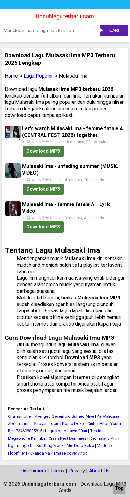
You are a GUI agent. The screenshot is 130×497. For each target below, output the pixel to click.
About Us (99, 471)
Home (11, 76)
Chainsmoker (20, 416)
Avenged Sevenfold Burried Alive (64, 416)
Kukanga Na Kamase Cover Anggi (58, 453)
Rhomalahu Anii (103, 438)
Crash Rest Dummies (67, 438)
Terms (57, 471)
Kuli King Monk (51, 445)
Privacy (76, 471)
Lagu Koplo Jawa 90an (66, 430)
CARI (114, 30)
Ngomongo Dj (21, 445)
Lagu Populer (38, 76)
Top (119, 488)
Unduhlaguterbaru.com (65, 16)
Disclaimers (33, 471)
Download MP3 (43, 151)
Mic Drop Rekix (80, 445)
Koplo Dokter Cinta (79, 423)
